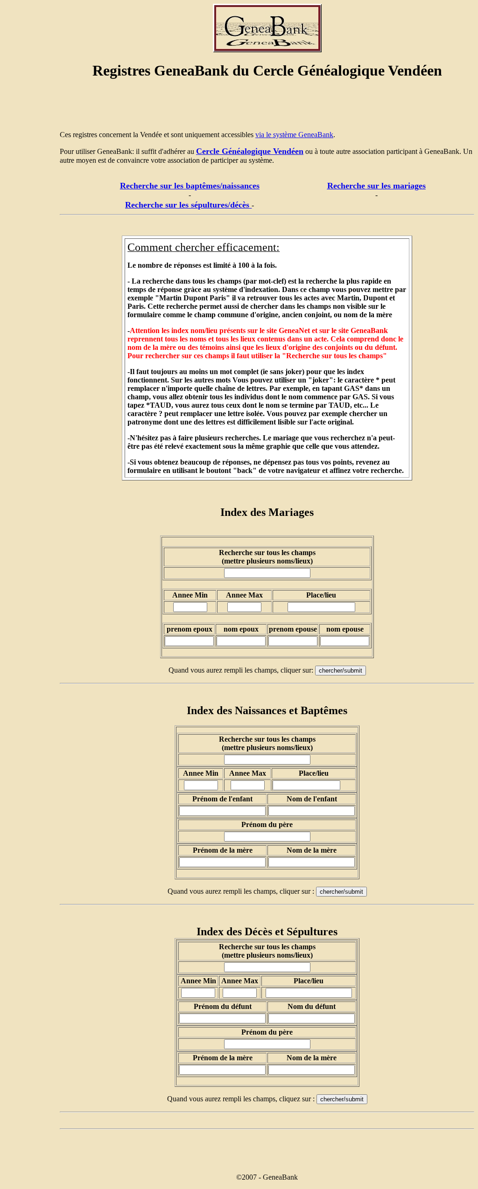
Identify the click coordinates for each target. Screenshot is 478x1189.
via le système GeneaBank (294, 135)
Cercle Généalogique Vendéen (249, 151)
